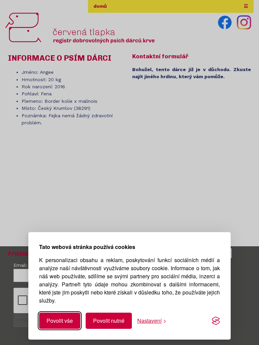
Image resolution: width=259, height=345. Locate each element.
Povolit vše (60, 320)
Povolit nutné (108, 320)
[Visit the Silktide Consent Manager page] (216, 321)
